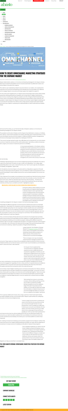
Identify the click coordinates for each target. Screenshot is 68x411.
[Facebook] (14, 400)
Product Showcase (9, 30)
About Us (20, 0)
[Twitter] (4, 400)
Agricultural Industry (9, 27)
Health (4, 18)
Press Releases (8, 39)
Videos (4, 41)
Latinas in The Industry (9, 36)
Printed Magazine (27, 0)
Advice (4, 16)
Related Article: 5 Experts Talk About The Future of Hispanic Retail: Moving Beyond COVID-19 (19, 185)
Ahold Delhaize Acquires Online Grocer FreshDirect (10, 376)
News (4, 14)
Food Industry (6, 23)
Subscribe (11, 385)
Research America (33, 229)
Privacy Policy (53, 0)
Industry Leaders (8, 34)
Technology (5, 21)
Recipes (4, 19)
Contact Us (47, 0)
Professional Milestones (10, 32)
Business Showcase (9, 25)
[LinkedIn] (6, 400)
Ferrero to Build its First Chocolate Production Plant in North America (14, 377)
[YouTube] (11, 400)
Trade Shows (7, 37)
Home (4, 12)
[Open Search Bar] (1, 44)
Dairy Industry (8, 28)
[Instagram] (9, 400)
